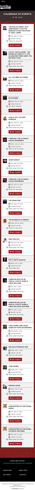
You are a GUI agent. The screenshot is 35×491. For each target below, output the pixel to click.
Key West (7, 474)
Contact (22, 474)
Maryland (7, 470)
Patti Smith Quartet (17, 260)
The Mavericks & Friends (19, 220)
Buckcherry (13, 98)
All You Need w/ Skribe (18, 77)
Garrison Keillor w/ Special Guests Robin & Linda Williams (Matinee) (19, 304)
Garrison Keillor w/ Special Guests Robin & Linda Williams (18, 281)
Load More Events (17, 450)
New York (23, 470)
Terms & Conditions (20, 486)
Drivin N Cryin (14, 385)
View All (20, 17)
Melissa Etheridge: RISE (18, 347)
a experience (17, 488)
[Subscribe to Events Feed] (13, 17)
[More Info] (5, 29)
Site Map (12, 486)
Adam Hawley (14, 160)
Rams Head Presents (5, 7)
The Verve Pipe (15, 200)
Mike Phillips (14, 239)
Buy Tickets (16, 45)
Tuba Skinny (14, 366)
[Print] (16, 17)
